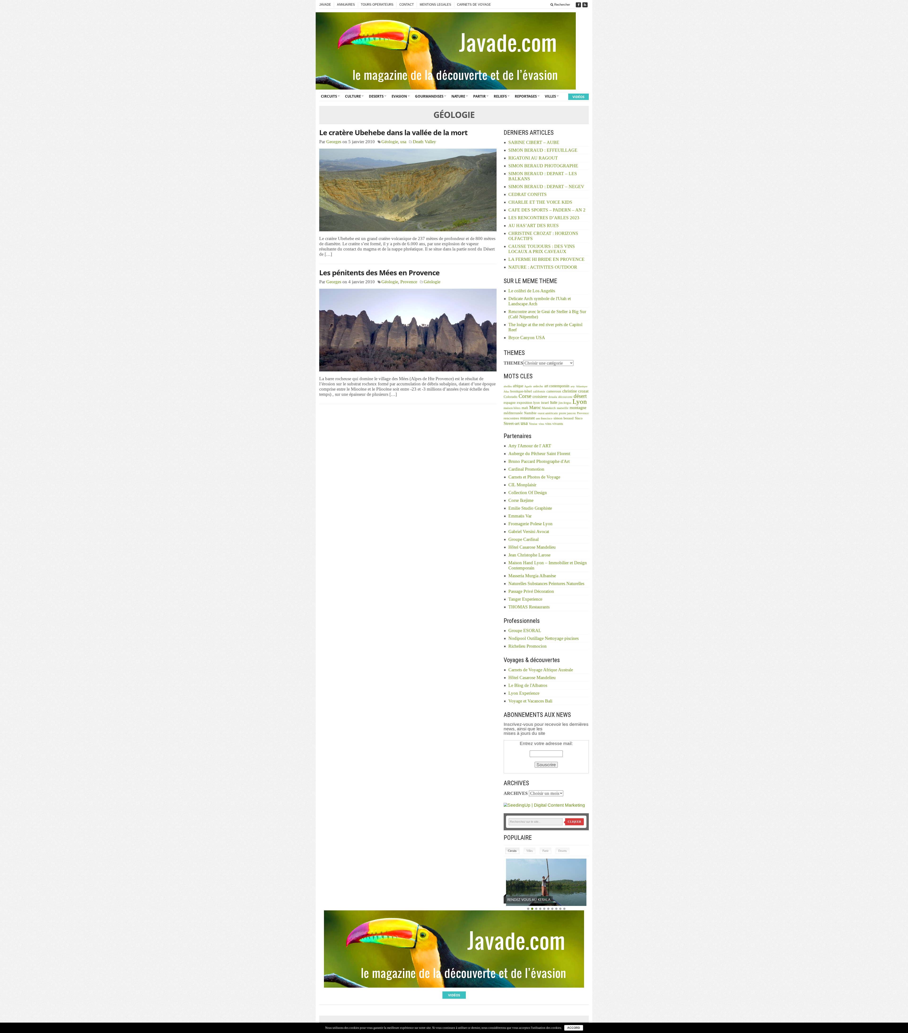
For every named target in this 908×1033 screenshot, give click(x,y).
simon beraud (564, 418)
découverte (565, 397)
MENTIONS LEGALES (435, 4)
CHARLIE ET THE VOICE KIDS (540, 202)
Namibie (530, 413)
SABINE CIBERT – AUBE (533, 142)
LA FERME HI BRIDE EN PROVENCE (546, 259)
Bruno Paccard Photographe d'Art (539, 461)
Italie (553, 402)
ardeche (538, 386)
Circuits (329, 96)
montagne (578, 407)
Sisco (579, 418)
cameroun (553, 391)
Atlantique (581, 386)
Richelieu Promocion (527, 646)
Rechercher (561, 4)
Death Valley (424, 141)
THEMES (513, 363)
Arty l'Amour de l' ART (529, 445)
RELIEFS (500, 96)
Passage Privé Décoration (531, 591)
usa (403, 141)
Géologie (389, 141)
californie (539, 391)
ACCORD (573, 1027)
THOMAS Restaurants (529, 606)
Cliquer (574, 821)
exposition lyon (528, 403)
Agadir (528, 386)
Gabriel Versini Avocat (528, 531)
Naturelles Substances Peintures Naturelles (546, 583)
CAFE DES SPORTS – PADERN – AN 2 (546, 209)
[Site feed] (585, 5)
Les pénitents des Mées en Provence (379, 272)
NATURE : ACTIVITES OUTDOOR (542, 267)
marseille (562, 408)
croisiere (540, 396)
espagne (510, 403)
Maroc (535, 407)
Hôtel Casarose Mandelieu (532, 547)
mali (525, 408)
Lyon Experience (523, 693)
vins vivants (554, 424)
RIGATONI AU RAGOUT (533, 157)
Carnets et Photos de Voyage (534, 476)
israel (545, 403)
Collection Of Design (527, 492)
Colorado (510, 397)
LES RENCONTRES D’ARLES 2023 (543, 217)
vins (541, 424)
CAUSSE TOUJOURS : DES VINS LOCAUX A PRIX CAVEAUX (541, 249)
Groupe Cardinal (523, 539)
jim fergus (565, 403)
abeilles (508, 386)
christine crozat (575, 391)
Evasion (399, 96)
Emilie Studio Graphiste (530, 508)
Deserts (376, 96)
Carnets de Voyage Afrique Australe (540, 669)
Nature (458, 96)
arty (573, 386)
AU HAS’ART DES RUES (533, 225)
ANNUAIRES (346, 4)
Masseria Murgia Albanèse (532, 575)
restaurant (527, 418)
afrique (518, 386)
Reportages (526, 96)
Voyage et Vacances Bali (530, 700)
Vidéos (578, 97)
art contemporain (556, 386)
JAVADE (325, 4)
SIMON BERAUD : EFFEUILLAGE (542, 150)
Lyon (579, 401)
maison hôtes (512, 408)
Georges (333, 141)
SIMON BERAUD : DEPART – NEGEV (546, 186)
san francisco (544, 418)
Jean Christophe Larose (529, 554)
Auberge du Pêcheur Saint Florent (539, 453)
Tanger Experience (525, 599)
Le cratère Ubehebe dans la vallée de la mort (393, 132)
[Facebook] (579, 5)
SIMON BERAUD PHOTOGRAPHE (543, 165)
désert (580, 396)
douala (552, 397)
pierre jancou (567, 413)
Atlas (506, 391)
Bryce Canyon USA (526, 337)
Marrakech (549, 408)
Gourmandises (429, 96)
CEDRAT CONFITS (527, 194)
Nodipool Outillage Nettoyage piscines (543, 638)
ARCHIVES (516, 793)
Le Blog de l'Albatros (527, 685)
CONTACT (406, 4)
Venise (533, 424)
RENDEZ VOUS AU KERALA (528, 899)
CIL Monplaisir (522, 484)
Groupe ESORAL (524, 630)
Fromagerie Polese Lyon (530, 523)
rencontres (511, 418)
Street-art (511, 423)
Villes (550, 96)
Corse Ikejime (520, 500)
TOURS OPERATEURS (377, 4)
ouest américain (548, 413)
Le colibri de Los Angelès (531, 290)
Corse (525, 396)
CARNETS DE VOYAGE (474, 4)
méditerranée (513, 413)
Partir (479, 96)
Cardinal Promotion (526, 469)
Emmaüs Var (520, 515)
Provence (408, 281)
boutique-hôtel (521, 391)
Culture (353, 96)
